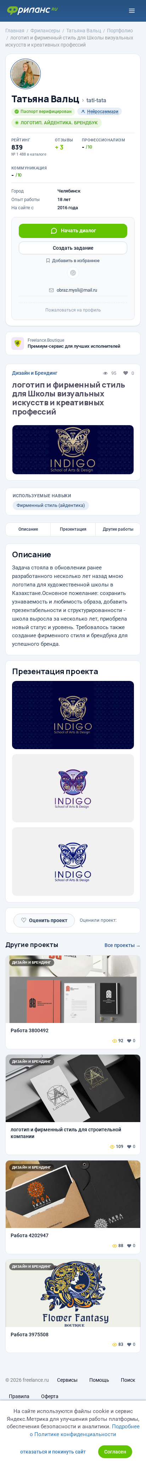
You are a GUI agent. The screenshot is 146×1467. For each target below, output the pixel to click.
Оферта (49, 1396)
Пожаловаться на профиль (73, 310)
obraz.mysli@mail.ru (77, 290)
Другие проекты (31, 944)
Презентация (73, 529)
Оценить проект (44, 920)
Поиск (128, 1380)
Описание (28, 529)
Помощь (99, 1380)
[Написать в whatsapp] (73, 273)
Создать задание (73, 248)
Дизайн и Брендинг (34, 373)
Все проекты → (123, 945)
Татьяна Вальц (45, 99)
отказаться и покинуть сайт (53, 1452)
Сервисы (67, 1380)
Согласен (115, 1452)
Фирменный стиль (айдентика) (51, 505)
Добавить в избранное (75, 260)
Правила (19, 1396)
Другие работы (118, 529)
